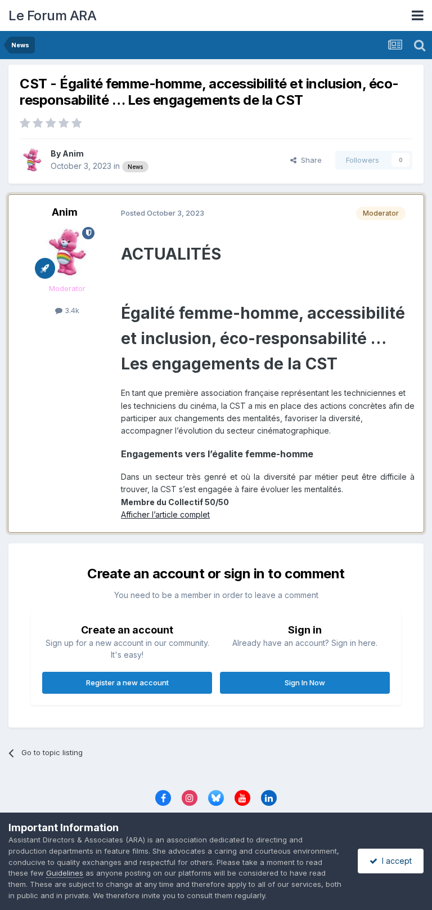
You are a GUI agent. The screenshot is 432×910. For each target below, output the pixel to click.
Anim (73, 153)
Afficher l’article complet (165, 514)
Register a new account (127, 682)
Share (309, 159)
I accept (394, 861)
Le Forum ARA (52, 15)
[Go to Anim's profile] (32, 160)
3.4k (70, 310)
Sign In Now (305, 682)
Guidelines (64, 872)
